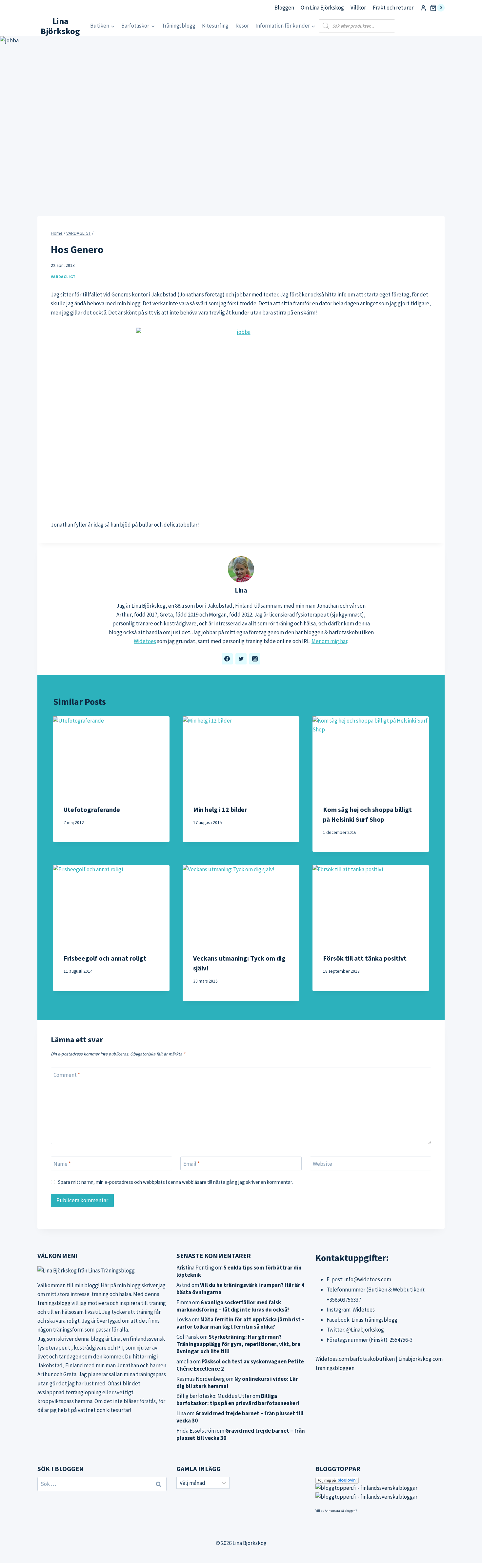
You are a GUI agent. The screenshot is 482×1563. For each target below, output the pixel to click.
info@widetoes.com (367, 1279)
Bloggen (284, 7)
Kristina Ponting (195, 1267)
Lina (241, 590)
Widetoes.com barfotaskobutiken (355, 1358)
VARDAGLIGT (63, 276)
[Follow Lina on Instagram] (254, 658)
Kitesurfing (215, 25)
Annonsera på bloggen (340, 1511)
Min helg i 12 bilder (220, 809)
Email (191, 1163)
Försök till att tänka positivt (365, 958)
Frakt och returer (393, 7)
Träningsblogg (178, 25)
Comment (66, 1074)
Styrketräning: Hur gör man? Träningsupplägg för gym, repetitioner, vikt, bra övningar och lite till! (238, 1344)
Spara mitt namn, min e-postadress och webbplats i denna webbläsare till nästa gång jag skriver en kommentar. (175, 1182)
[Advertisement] (241, 464)
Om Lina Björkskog (322, 7)
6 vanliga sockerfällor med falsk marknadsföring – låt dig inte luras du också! (232, 1306)
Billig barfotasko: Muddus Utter (213, 1396)
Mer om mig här (329, 641)
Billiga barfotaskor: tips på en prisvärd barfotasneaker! (237, 1399)
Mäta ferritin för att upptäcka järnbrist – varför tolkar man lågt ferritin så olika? (240, 1323)
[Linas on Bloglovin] (380, 1480)
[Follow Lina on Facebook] (227, 658)
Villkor (358, 7)
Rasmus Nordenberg (200, 1378)
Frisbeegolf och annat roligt (105, 958)
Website (322, 1163)
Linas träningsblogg (374, 1319)
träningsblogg (53, 1303)
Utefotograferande (92, 809)
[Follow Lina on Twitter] (241, 658)
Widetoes (145, 641)
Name (62, 1163)
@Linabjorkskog (365, 1329)
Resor (242, 25)
